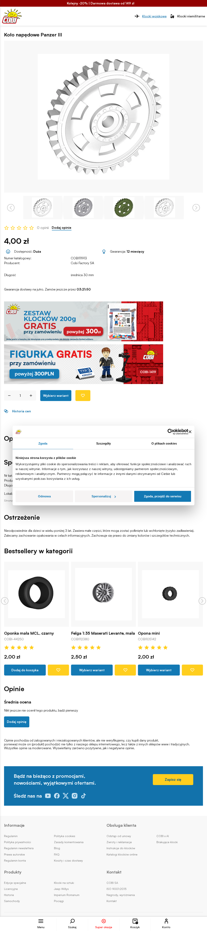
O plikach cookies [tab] (164, 443)
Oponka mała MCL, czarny (29, 633)
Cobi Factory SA (82, 263)
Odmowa (44, 496)
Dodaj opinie (61, 228)
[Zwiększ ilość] (32, 395)
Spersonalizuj (101, 496)
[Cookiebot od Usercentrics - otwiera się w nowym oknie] (170, 432)
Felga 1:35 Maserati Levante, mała (103, 633)
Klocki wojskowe (154, 16)
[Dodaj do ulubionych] (82, 395)
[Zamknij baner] (190, 431)
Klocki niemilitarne (191, 16)
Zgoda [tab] (43, 443)
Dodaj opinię (16, 722)
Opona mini (149, 633)
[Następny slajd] (202, 601)
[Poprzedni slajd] (4, 601)
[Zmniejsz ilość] (8, 395)
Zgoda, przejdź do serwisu (162, 496)
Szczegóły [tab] (103, 443)
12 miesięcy (135, 251)
